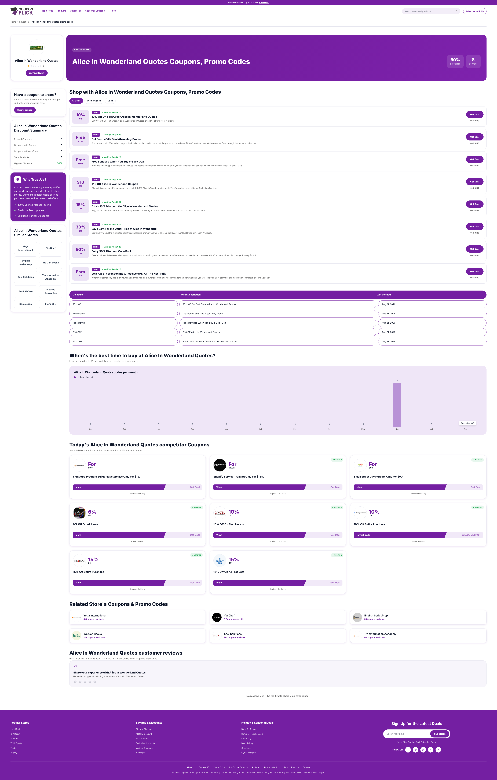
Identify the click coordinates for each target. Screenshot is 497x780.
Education (24, 22)
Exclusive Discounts (145, 743)
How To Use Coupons (238, 767)
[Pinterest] (430, 750)
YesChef (51, 248)
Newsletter (141, 752)
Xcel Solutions (25, 277)
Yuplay (13, 752)
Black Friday (247, 743)
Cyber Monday (248, 752)
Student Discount (144, 729)
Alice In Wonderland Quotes (37, 61)
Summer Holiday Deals (252, 734)
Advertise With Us (475, 11)
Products (61, 10)
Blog (113, 10)
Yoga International (25, 248)
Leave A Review (36, 73)
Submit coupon (24, 110)
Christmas (246, 748)
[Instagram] (415, 750)
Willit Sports (16, 743)
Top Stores (47, 10)
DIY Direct (15, 734)
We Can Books (51, 262)
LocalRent (15, 729)
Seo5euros (25, 304)
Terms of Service (291, 767)
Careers (306, 767)
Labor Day (246, 738)
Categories (75, 10)
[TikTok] (423, 750)
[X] (438, 750)
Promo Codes (94, 101)
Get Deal (474, 114)
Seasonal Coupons (95, 10)
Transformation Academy (50, 277)
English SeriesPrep (25, 262)
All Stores (256, 767)
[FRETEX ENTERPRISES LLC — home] (21, 11)
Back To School (248, 729)
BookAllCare (26, 291)
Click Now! (264, 2)
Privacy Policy (219, 767)
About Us (191, 767)
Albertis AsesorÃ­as (51, 291)
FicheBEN (50, 304)
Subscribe (440, 733)
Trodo (13, 748)
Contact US (204, 767)
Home (13, 22)
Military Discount (144, 734)
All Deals (76, 101)
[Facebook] (408, 750)
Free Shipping (142, 738)
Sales (110, 101)
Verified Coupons (144, 748)
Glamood (14, 738)
